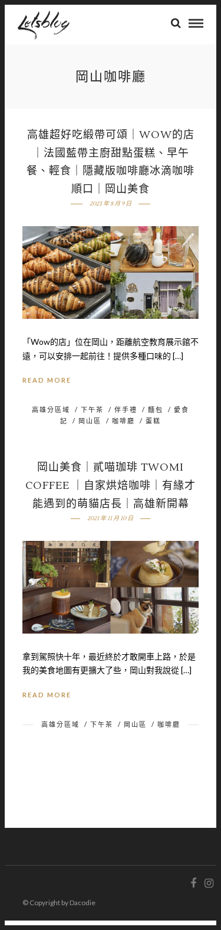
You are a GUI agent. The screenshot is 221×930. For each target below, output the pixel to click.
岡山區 (89, 421)
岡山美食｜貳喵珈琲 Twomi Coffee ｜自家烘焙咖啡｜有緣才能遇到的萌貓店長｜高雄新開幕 (110, 485)
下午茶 (92, 409)
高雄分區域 (51, 409)
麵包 (155, 409)
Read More (46, 380)
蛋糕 (153, 421)
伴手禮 (125, 409)
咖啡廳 (123, 421)
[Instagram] (208, 883)
